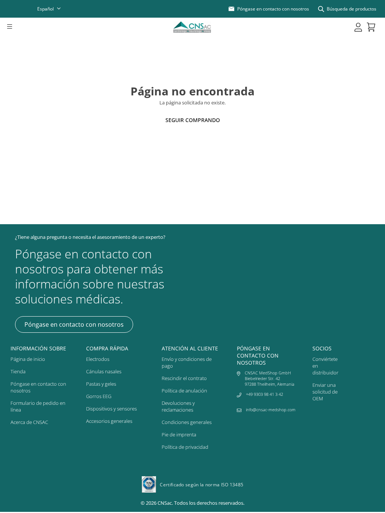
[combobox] (53, 9)
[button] (20, 27)
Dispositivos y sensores (111, 408)
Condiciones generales (187, 422)
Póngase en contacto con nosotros (74, 324)
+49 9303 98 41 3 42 (264, 394)
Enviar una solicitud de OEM (325, 392)
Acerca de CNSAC (29, 422)
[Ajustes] (358, 27)
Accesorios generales (109, 421)
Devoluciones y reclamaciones (178, 406)
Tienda (18, 371)
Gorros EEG (98, 396)
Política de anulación (184, 390)
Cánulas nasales (103, 371)
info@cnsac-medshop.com (271, 409)
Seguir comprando (192, 120)
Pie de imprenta (179, 434)
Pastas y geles (101, 383)
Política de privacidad (185, 447)
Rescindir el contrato (184, 378)
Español (45, 9)
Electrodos (97, 359)
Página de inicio (28, 359)
